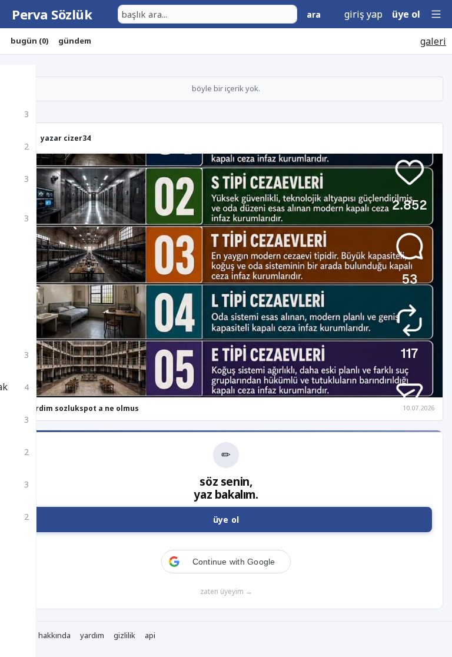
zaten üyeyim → (226, 591)
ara (314, 14)
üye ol (406, 14)
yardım (92, 635)
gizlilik (124, 635)
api (150, 635)
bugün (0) (30, 40)
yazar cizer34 (66, 138)
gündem (74, 40)
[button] (436, 14)
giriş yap (363, 14)
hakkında (54, 635)
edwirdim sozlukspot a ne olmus (78, 408)
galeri (433, 41)
